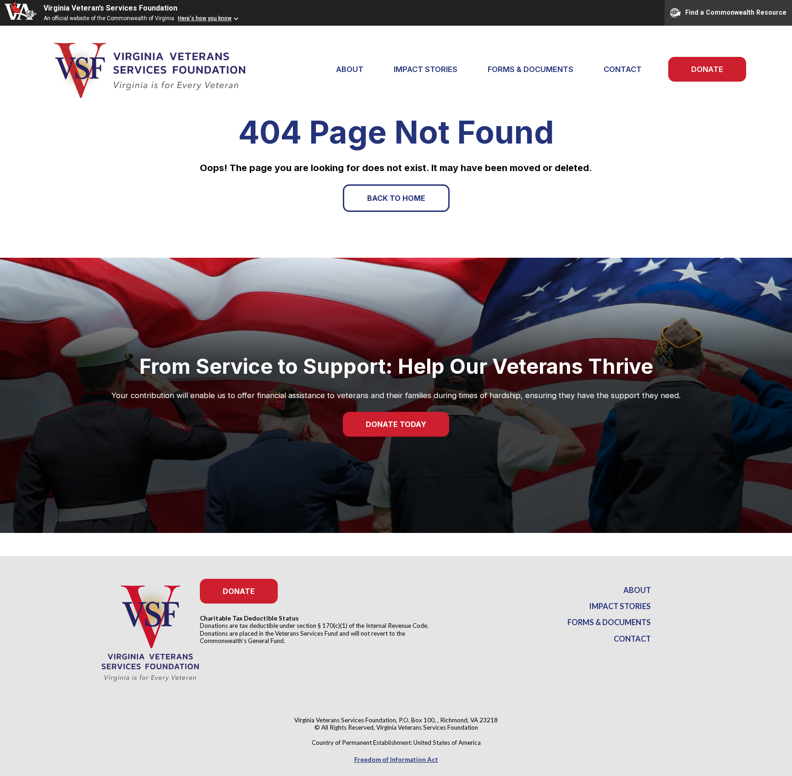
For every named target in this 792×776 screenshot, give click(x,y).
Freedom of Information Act (396, 759)
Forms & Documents (530, 69)
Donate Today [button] (396, 424)
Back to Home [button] (396, 198)
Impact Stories (425, 69)
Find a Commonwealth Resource (735, 12)
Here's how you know (204, 18)
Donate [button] (239, 591)
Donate (707, 69)
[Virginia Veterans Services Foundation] (137, 69)
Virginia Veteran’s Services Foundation (110, 8)
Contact (623, 69)
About (637, 590)
